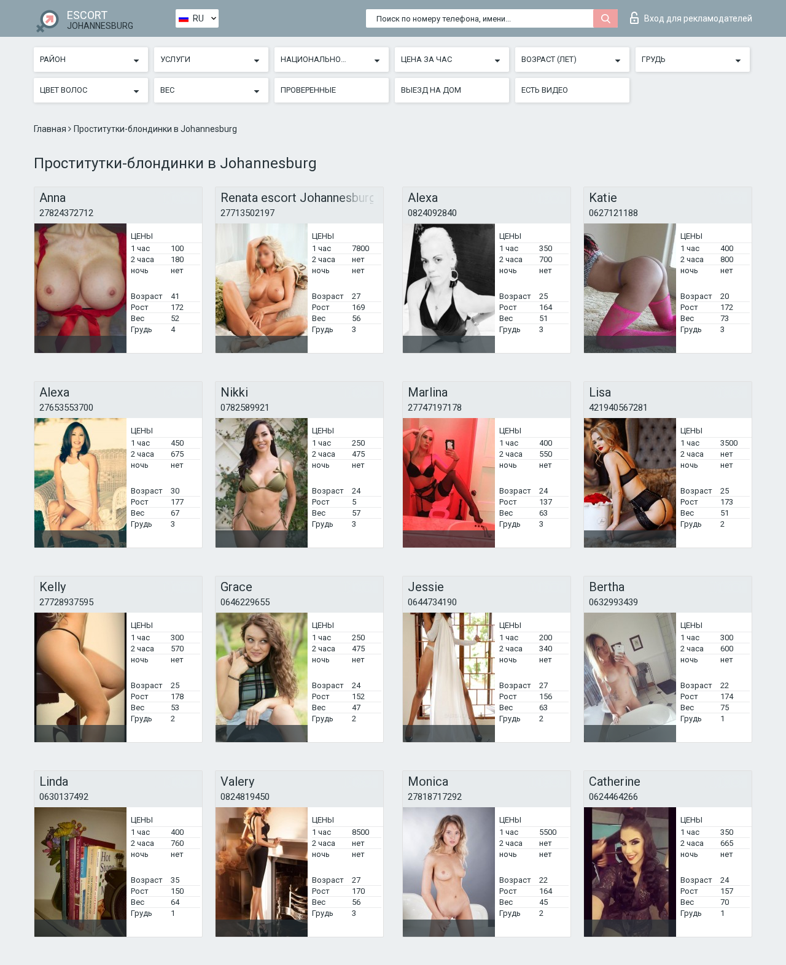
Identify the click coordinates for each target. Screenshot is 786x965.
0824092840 (432, 213)
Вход (698, 18)
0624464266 (613, 796)
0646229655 (245, 602)
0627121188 (613, 213)
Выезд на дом (431, 90)
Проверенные (308, 90)
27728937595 (66, 602)
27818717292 (435, 796)
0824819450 (245, 796)
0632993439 (613, 602)
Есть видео (544, 90)
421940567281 (618, 407)
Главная (51, 129)
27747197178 (435, 407)
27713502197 (247, 213)
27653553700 (66, 407)
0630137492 (63, 796)
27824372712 (66, 213)
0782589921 (245, 407)
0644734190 (432, 602)
